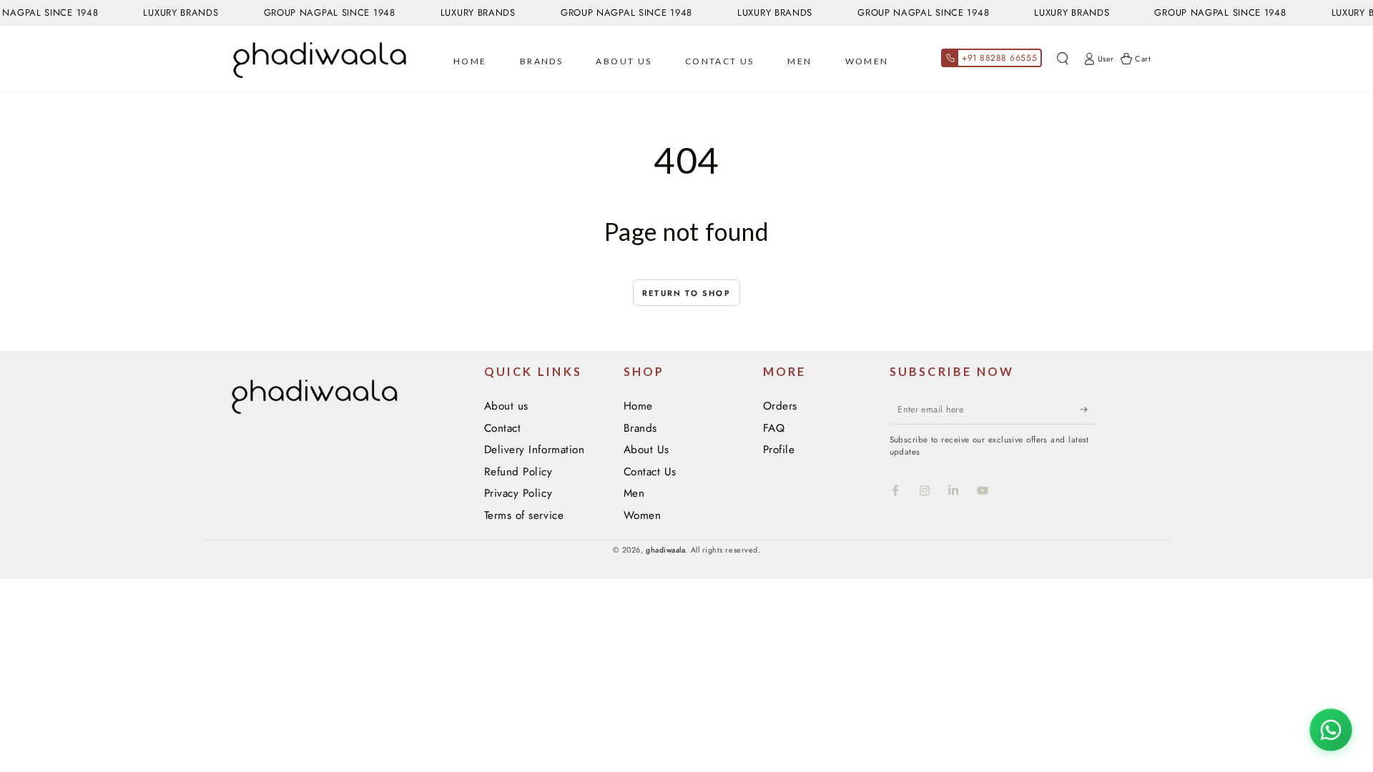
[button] (1062, 58)
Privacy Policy (518, 493)
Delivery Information (534, 449)
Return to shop (686, 293)
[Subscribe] (1088, 409)
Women (642, 515)
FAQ (774, 428)
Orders (780, 406)
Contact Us (650, 472)
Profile (779, 449)
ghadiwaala (665, 549)
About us (506, 406)
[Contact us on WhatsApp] (1330, 729)
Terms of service (524, 515)
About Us (646, 449)
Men (634, 493)
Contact (502, 428)
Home (638, 406)
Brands (640, 428)
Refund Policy (518, 472)
